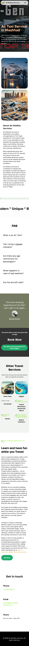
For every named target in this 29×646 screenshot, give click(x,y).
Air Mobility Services (13, 2)
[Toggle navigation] (25, 2)
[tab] (14, 235)
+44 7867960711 (8, 589)
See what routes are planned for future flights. (14, 347)
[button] (14, 235)
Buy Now (7, 558)
